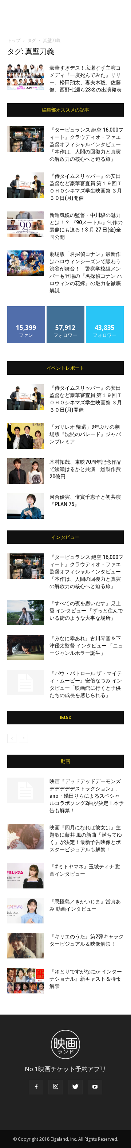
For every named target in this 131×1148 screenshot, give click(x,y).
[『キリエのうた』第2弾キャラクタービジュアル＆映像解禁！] (25, 945)
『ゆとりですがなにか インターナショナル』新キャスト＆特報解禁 (85, 979)
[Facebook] (36, 1087)
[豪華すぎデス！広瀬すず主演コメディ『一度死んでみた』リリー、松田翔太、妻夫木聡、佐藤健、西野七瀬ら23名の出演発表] (25, 77)
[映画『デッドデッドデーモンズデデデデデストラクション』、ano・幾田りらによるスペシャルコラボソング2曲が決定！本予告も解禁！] (25, 790)
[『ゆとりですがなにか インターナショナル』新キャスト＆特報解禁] (25, 980)
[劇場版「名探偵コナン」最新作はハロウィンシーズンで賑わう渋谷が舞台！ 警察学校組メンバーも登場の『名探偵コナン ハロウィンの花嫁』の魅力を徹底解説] (25, 263)
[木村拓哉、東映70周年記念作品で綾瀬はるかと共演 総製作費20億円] (25, 471)
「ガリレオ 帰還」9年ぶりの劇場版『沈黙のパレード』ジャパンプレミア (85, 434)
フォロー (65, 309)
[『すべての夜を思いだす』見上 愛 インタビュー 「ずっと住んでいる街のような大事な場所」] (25, 612)
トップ (13, 40)
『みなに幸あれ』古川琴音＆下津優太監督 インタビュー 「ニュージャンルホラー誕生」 (86, 645)
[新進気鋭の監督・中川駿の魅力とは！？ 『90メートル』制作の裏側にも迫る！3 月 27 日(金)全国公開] (25, 224)
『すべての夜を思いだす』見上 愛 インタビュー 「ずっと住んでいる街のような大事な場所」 (86, 610)
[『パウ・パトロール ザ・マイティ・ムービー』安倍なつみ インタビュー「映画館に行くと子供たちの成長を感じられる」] (25, 682)
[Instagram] (55, 1087)
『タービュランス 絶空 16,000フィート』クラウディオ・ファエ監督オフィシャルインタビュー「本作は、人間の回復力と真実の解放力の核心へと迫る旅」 (86, 144)
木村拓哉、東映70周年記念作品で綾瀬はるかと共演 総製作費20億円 (85, 469)
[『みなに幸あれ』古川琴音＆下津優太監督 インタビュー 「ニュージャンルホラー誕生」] (25, 647)
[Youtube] (95, 1087)
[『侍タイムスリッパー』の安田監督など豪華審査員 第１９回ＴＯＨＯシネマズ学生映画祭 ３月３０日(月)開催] (25, 185)
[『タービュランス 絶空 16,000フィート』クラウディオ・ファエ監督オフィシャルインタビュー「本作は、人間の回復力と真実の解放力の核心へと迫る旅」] (25, 139)
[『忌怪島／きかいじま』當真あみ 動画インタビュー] (25, 910)
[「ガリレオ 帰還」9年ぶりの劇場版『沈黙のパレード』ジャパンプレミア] (25, 436)
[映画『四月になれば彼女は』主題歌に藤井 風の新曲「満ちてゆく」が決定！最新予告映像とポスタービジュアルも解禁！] (25, 836)
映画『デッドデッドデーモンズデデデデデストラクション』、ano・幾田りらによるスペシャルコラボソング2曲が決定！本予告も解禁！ (86, 795)
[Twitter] (75, 1087)
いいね (26, 309)
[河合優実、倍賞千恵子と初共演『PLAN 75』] (25, 506)
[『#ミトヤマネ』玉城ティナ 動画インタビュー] (25, 875)
